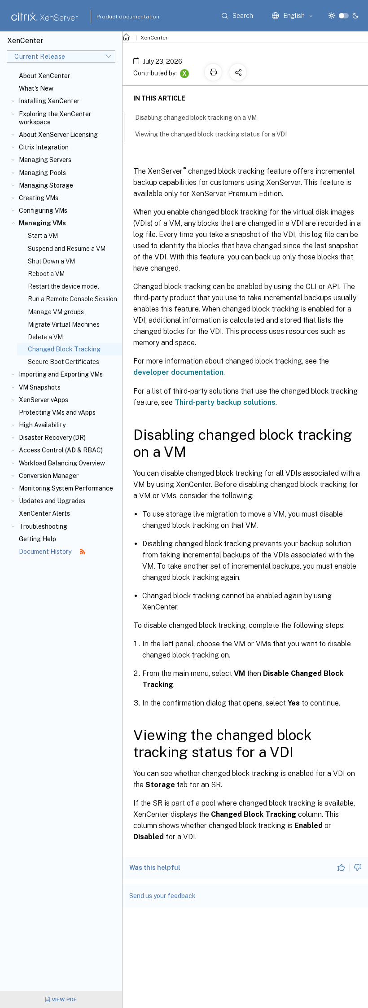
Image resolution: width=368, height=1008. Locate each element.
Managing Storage (46, 185)
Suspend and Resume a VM (66, 248)
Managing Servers (45, 159)
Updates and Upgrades (52, 500)
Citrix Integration (44, 147)
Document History (46, 551)
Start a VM (43, 235)
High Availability (42, 425)
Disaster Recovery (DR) (52, 437)
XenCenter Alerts (44, 513)
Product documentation (116, 16)
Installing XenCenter (49, 101)
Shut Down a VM (51, 261)
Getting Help (37, 539)
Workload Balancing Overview (62, 463)
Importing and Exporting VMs (61, 374)
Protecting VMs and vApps (57, 412)
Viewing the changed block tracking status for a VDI (211, 134)
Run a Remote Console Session (72, 298)
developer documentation (178, 372)
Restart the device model (63, 286)
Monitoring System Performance (66, 488)
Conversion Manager (49, 475)
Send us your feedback (162, 895)
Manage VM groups (56, 312)
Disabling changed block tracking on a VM (196, 117)
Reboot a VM (46, 273)
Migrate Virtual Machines (64, 324)
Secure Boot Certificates (63, 361)
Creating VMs (38, 198)
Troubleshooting (43, 526)
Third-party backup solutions (225, 402)
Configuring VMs (43, 210)
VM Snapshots (40, 387)
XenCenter (154, 38)
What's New (36, 88)
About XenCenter (44, 75)
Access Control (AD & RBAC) (61, 450)
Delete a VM (45, 337)
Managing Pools (42, 172)
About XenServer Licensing (58, 134)
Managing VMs (42, 223)
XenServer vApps (43, 399)
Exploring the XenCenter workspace (55, 118)
